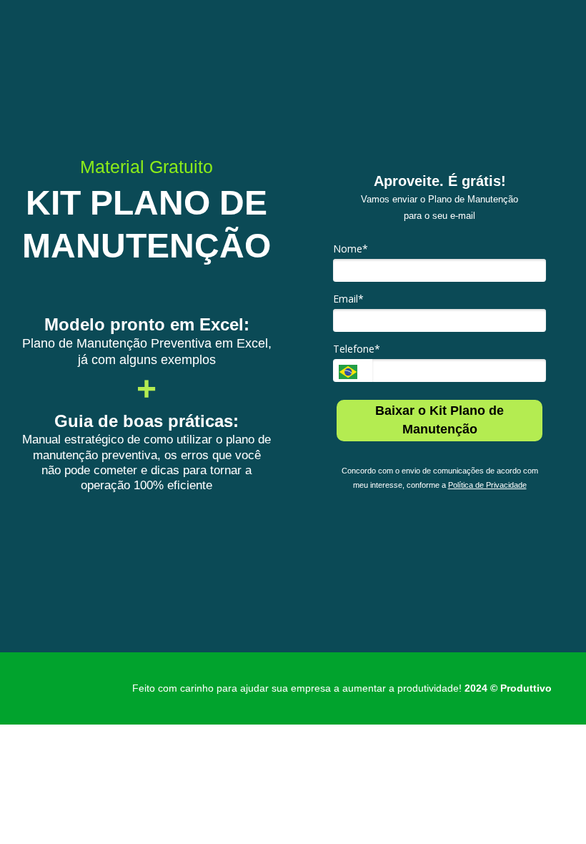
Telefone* (356, 349)
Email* (348, 299)
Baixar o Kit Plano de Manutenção (439, 419)
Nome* (350, 248)
